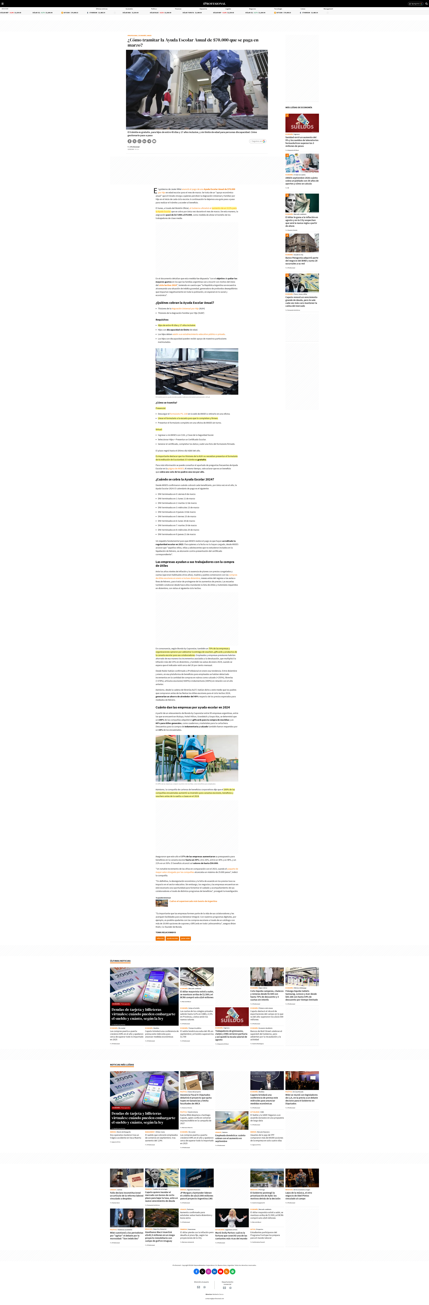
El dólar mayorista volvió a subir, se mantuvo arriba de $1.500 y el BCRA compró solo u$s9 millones (197, 994)
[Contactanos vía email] (198, 1287)
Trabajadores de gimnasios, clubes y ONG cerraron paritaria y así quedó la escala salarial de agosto (231, 1035)
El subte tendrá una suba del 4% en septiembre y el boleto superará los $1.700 (197, 1034)
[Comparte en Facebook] (130, 141)
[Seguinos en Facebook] (196, 1271)
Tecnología (278, 9)
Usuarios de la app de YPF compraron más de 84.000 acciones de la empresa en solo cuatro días (266, 1138)
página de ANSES (176, 468)
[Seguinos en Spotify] (232, 1271)
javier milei (185, 938)
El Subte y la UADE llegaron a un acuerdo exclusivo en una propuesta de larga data (267, 1118)
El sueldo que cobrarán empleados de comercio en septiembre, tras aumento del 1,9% (161, 1138)
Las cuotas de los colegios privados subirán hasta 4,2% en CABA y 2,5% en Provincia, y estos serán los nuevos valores (196, 1015)
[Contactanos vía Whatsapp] (204, 1287)
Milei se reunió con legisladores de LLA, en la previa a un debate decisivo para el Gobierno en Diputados (301, 1099)
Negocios (252, 9)
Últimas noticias (101, 9)
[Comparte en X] (134, 141)
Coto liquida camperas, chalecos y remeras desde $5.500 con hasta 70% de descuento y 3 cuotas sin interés (267, 995)
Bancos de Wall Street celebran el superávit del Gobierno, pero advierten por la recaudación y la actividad (266, 1035)
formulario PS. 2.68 (179, 413)
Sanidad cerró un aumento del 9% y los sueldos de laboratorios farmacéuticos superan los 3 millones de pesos (301, 142)
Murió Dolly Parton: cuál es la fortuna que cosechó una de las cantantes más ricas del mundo (231, 1235)
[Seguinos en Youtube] (220, 1271)
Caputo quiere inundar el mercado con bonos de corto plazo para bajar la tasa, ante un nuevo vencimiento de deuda (161, 1197)
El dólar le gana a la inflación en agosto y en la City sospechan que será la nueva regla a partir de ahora (301, 222)
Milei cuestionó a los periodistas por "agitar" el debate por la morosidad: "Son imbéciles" (126, 1235)
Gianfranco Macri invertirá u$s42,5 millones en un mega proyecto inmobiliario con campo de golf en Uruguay (160, 1236)
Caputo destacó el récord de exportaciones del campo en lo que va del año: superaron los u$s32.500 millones (266, 1015)
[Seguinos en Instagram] (208, 1271)
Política (154, 9)
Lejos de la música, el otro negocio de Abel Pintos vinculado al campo (298, 1195)
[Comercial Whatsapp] (230, 1287)
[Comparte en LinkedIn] (144, 141)
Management (328, 9)
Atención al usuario (201, 1282)
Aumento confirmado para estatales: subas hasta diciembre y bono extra (196, 1215)
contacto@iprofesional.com (214, 1299)
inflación (160, 938)
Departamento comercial (227, 1283)
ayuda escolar (172, 938)
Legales (228, 9)
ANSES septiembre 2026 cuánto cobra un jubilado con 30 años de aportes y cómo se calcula (302, 180)
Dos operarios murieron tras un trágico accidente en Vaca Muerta (125, 1136)
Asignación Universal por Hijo (185, 308)
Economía (129, 9)
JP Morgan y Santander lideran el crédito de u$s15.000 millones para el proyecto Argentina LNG (196, 1195)
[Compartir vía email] (154, 141)
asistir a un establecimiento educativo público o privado (198, 334)
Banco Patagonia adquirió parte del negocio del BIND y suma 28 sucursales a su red (301, 260)
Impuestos (203, 9)
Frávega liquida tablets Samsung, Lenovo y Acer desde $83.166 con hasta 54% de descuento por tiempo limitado (301, 995)
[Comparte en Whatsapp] (139, 141)
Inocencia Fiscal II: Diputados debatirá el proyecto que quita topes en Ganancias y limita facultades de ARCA (196, 1099)
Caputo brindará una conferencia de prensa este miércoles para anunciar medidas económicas (162, 1034)
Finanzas (178, 9)
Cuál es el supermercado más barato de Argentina (193, 901)
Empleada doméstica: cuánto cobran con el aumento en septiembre (230, 1138)
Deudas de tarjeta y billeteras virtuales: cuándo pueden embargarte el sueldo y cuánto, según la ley (143, 1014)
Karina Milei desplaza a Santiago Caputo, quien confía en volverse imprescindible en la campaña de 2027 (195, 1119)
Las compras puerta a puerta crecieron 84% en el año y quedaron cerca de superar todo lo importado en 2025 (126, 1035)
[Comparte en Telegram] (149, 141)
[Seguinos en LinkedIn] (214, 1271)
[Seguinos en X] (202, 1271)
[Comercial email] (224, 1287)
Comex (303, 9)
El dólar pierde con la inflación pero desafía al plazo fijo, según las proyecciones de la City (197, 1235)
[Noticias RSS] (226, 1271)
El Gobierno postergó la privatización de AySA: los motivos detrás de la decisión (265, 1195)
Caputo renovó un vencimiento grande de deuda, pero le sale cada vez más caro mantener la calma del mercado (301, 301)
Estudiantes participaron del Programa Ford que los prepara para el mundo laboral (265, 1235)
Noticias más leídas (122, 1064)
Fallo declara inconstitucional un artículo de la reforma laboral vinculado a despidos (126, 1195)
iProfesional (133, 36)
